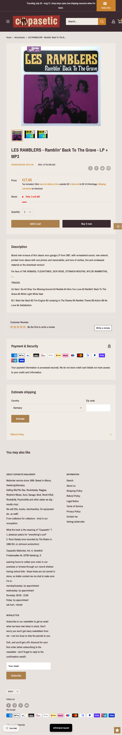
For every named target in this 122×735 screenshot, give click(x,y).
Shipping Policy (74, 490)
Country (15, 400)
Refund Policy (17, 434)
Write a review (103, 328)
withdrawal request (61, 727)
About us (71, 485)
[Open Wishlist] (117, 730)
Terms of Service (75, 506)
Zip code (90, 400)
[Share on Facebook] (90, 168)
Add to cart (35, 223)
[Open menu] (8, 21)
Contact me (72, 516)
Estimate (20, 418)
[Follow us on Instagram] (14, 705)
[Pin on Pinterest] (96, 168)
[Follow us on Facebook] (8, 705)
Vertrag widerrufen (76, 521)
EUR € (10, 691)
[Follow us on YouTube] (26, 705)
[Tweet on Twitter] (102, 168)
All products (19, 37)
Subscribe (106, 7)
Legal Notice (73, 501)
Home (8, 37)
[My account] (113, 21)
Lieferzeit (75, 184)
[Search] (102, 21)
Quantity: (15, 212)
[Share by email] (108, 168)
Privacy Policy (74, 511)
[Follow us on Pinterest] (20, 705)
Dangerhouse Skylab (22, 164)
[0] (120, 21)
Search (70, 480)
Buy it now (86, 223)
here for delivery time (49, 184)
